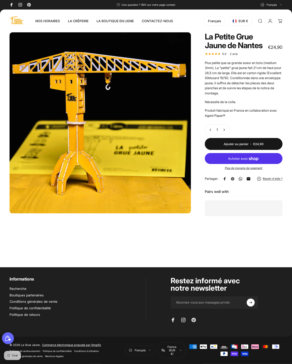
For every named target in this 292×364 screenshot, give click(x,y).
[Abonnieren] (251, 303)
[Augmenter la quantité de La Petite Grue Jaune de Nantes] (225, 130)
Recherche (18, 289)
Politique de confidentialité (30, 308)
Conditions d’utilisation (86, 351)
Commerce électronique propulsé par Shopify (71, 344)
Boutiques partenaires (27, 295)
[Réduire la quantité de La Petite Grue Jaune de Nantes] (209, 130)
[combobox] (271, 5)
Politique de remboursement (25, 351)
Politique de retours (25, 315)
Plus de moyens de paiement (243, 168)
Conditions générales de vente (33, 302)
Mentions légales (54, 356)
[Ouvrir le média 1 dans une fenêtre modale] (100, 122)
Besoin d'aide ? (272, 178)
